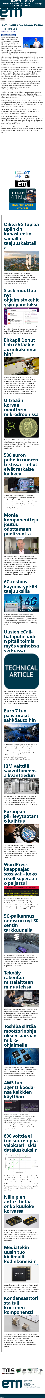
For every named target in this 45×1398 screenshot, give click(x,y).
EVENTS (29, 3)
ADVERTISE (16, 1)
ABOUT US (17, 6)
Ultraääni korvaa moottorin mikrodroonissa (21, 407)
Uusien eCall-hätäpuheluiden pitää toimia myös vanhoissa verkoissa (21, 641)
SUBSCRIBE (28, 1)
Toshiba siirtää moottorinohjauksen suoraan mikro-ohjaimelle (20, 1035)
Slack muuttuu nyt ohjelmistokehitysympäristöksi (21, 297)
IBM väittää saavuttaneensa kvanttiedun (20, 770)
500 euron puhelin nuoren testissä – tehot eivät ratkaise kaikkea (21, 464)
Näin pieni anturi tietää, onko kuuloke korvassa (19, 1204)
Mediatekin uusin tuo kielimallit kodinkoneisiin (20, 1254)
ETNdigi (38, 3)
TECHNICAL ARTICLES (13, 3)
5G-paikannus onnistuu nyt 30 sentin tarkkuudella (21, 923)
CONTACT (28, 6)
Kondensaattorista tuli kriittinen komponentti (21, 1305)
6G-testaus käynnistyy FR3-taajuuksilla (21, 586)
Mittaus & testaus (8, 35)
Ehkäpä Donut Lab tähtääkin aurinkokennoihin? (20, 347)
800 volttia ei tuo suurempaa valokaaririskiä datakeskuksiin (21, 1143)
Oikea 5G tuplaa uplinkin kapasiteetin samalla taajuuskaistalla (21, 236)
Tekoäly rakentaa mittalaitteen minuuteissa (18, 979)
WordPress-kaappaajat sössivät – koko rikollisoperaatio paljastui (20, 873)
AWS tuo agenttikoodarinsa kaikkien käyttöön (20, 1089)
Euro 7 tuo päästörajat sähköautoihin (20, 715)
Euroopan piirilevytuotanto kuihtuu (21, 816)
